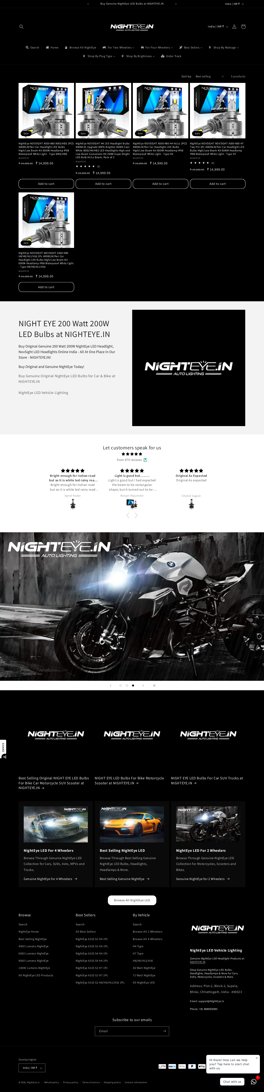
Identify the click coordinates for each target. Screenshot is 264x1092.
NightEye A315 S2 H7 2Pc (92, 975)
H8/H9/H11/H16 (143, 961)
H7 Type (138, 953)
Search (23, 924)
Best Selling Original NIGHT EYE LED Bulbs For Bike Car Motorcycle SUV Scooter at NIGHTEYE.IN (54, 783)
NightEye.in (33, 1082)
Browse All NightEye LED (132, 900)
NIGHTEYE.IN (197, 962)
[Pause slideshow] (153, 685)
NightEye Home (29, 932)
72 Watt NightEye (144, 975)
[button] (21, 26)
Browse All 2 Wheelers (148, 932)
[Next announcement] (175, 4)
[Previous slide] (110, 685)
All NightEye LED (144, 982)
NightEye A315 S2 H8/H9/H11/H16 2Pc (100, 982)
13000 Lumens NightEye (34, 968)
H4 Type (138, 946)
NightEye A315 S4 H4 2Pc (92, 961)
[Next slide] (143, 685)
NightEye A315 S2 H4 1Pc (92, 939)
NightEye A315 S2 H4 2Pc (92, 946)
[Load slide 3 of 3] (133, 685)
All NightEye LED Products (36, 975)
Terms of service (91, 1082)
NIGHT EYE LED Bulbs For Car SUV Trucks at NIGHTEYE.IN (207, 780)
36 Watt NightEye (144, 968)
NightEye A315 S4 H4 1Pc (92, 953)
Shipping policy (112, 1082)
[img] (132, 454)
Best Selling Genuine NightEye (122, 879)
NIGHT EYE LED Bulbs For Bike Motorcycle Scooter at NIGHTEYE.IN (129, 780)
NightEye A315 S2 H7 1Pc (92, 968)
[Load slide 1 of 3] (121, 685)
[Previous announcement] (88, 4)
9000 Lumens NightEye (34, 961)
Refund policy (51, 1082)
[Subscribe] (164, 1031)
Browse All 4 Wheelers (148, 939)
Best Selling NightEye (33, 939)
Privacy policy (70, 1082)
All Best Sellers (86, 932)
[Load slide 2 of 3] (127, 685)
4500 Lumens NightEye (34, 946)
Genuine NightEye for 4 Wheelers (48, 879)
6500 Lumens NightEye (34, 953)
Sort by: (186, 76)
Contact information (136, 1082)
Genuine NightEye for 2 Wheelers (200, 879)
